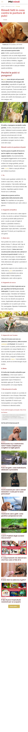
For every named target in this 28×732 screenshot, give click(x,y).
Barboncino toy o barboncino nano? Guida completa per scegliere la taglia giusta (12, 446)
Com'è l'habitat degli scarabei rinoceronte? (12, 537)
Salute (2, 6)
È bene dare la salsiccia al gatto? (13, 580)
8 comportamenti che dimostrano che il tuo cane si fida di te (14, 559)
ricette (7, 168)
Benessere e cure (10, 6)
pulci (5, 79)
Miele (5, 368)
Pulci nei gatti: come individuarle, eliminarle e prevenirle (13, 469)
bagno (13, 359)
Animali (3, 442)
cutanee (4, 344)
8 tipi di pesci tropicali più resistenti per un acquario (11, 601)
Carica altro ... (14, 606)
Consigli (18, 6)
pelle (10, 270)
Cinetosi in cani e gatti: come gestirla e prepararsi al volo (12, 515)
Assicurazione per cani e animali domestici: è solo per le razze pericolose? (13, 492)
